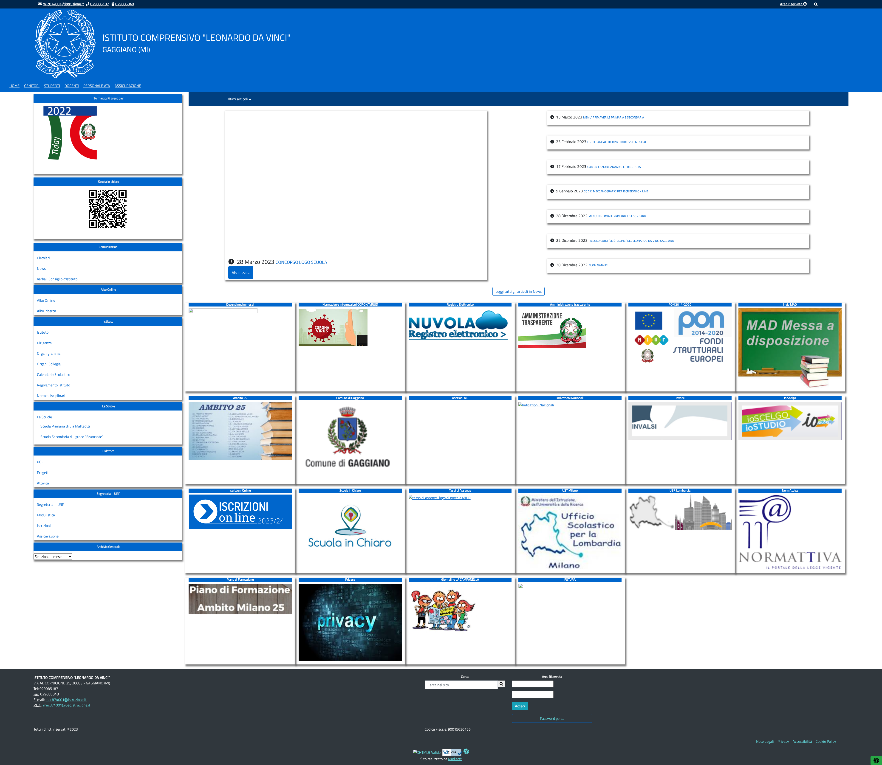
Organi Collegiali (49, 364)
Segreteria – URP (50, 504)
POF (40, 462)
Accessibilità (802, 741)
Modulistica (46, 515)
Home (14, 85)
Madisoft (455, 759)
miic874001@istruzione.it (66, 699)
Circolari (43, 258)
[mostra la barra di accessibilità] (876, 760)
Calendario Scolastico (53, 374)
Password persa (552, 718)
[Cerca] (501, 684)
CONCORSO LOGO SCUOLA (301, 262)
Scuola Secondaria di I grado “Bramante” (71, 436)
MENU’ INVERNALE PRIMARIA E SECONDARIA (617, 216)
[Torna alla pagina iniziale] (65, 43)
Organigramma (48, 353)
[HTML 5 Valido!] (427, 752)
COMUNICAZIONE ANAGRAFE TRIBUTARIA (614, 166)
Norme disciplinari (51, 395)
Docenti (72, 85)
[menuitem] (14, 85)
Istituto (42, 332)
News (41, 268)
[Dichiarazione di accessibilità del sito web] (466, 752)
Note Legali (765, 741)
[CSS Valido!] (452, 752)
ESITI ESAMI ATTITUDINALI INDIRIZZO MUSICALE (617, 142)
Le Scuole (44, 417)
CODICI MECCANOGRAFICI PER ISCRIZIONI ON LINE (616, 191)
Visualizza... (240, 272)
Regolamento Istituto (53, 385)
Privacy (783, 741)
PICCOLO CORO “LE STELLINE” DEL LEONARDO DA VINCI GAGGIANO (631, 240)
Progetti (43, 472)
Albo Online (46, 300)
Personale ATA (96, 85)
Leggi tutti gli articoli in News (518, 291)
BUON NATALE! (598, 265)
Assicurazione (128, 85)
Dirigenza (44, 343)
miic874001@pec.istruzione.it (66, 705)
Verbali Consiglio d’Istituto (57, 279)
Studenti (52, 85)
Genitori (32, 85)
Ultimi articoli (237, 99)
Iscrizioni (44, 525)
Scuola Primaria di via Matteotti (65, 426)
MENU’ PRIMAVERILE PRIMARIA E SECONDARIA (613, 117)
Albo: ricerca (46, 311)
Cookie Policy (826, 741)
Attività (43, 483)
